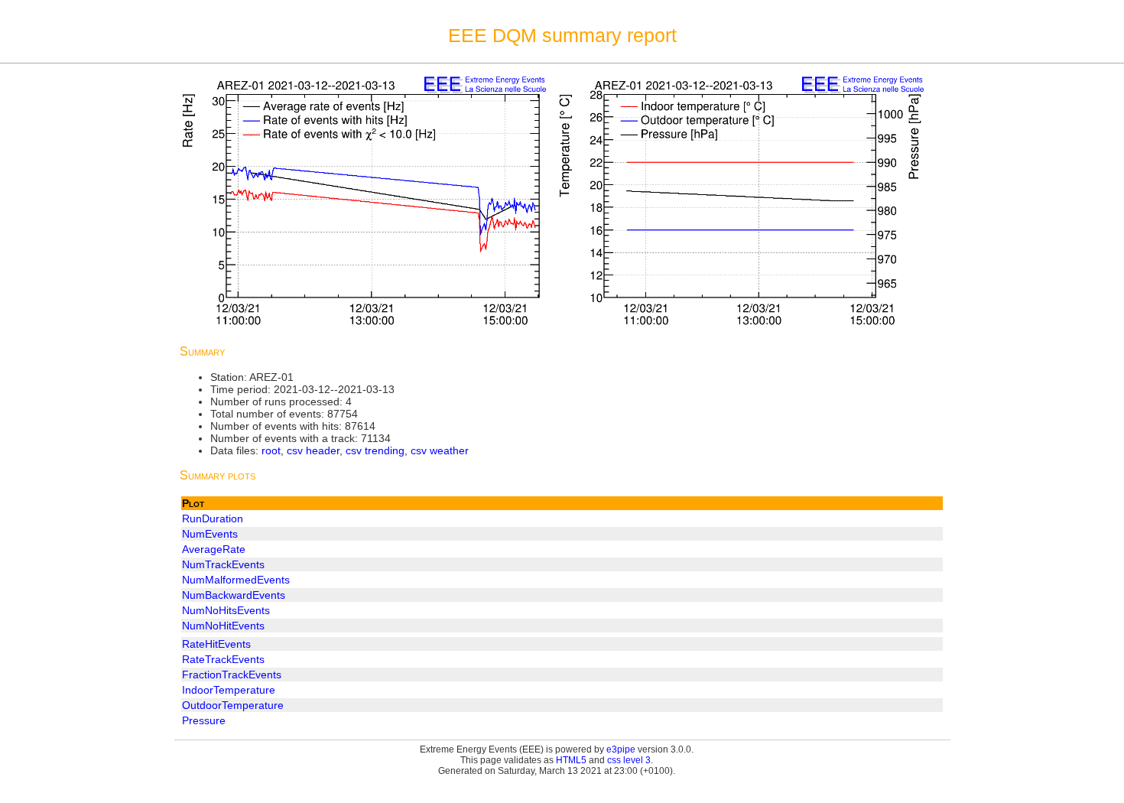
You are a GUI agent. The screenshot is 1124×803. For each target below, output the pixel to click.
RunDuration (212, 518)
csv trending (375, 450)
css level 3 (629, 760)
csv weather (440, 450)
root (271, 450)
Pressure (204, 720)
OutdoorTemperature (233, 705)
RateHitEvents (216, 644)
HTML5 (571, 760)
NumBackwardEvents (233, 595)
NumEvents (210, 534)
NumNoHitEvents (223, 625)
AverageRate (213, 549)
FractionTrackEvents (231, 674)
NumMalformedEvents (236, 580)
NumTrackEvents (223, 564)
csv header (313, 450)
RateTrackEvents (223, 659)
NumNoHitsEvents (226, 610)
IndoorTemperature (228, 690)
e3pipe (620, 749)
